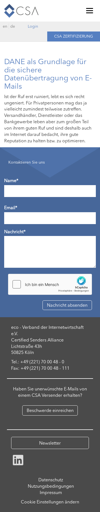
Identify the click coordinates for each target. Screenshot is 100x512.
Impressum (51, 492)
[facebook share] (18, 459)
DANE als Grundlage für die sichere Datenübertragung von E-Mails (48, 74)
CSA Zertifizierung (73, 36)
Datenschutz (50, 479)
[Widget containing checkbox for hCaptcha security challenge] (50, 284)
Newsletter (50, 443)
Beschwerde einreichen (50, 410)
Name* (11, 180)
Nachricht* (15, 231)
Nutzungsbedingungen (51, 486)
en (5, 26)
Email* (10, 207)
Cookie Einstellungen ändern (50, 502)
